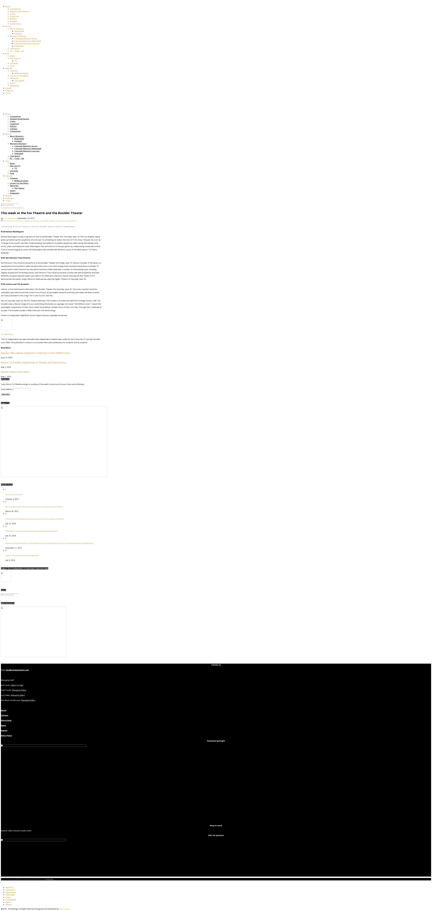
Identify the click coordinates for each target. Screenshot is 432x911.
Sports (8, 26)
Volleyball (18, 46)
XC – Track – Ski (17, 51)
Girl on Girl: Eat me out (13, 494)
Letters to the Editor (19, 75)
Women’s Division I (18, 36)
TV (15, 61)
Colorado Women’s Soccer (25, 38)
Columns (14, 70)
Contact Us (10, 890)
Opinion (8, 68)
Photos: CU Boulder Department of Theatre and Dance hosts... (34, 362)
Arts (7, 53)
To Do (8, 93)
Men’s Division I (17, 28)
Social (8, 897)
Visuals (8, 88)
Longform (14, 16)
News (7, 6)
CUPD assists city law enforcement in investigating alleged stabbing (31, 531)
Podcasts (9, 90)
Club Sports (15, 48)
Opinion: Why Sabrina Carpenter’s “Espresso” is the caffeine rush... (36, 352)
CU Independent (10, 218)
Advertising (6, 720)
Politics (13, 19)
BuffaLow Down (21, 73)
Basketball (19, 31)
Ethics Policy (6, 735)
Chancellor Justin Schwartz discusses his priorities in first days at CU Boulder (34, 519)
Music (12, 56)
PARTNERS (10, 894)
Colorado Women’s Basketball (27, 41)
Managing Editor (19, 690)
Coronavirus (15, 9)
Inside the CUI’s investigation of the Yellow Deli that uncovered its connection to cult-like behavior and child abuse (49, 543)
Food (12, 66)
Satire (12, 83)
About (3, 710)
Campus (13, 21)
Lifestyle (14, 63)
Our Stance (19, 80)
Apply (3, 725)
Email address (6, 389)
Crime (12, 14)
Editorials (14, 78)
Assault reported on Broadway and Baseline (22, 555)
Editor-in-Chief (17, 685)
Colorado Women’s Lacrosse (26, 43)
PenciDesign (49, 879)
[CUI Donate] (54, 476)
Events (16, 207)
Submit (4, 730)
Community (15, 23)
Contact (4, 715)
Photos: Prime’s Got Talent (15, 371)
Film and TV (15, 58)
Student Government (19, 11)
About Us (9, 887)
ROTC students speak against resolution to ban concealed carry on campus (34, 507)
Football (18, 33)
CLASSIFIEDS (10, 899)
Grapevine (14, 85)
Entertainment (7, 207)
